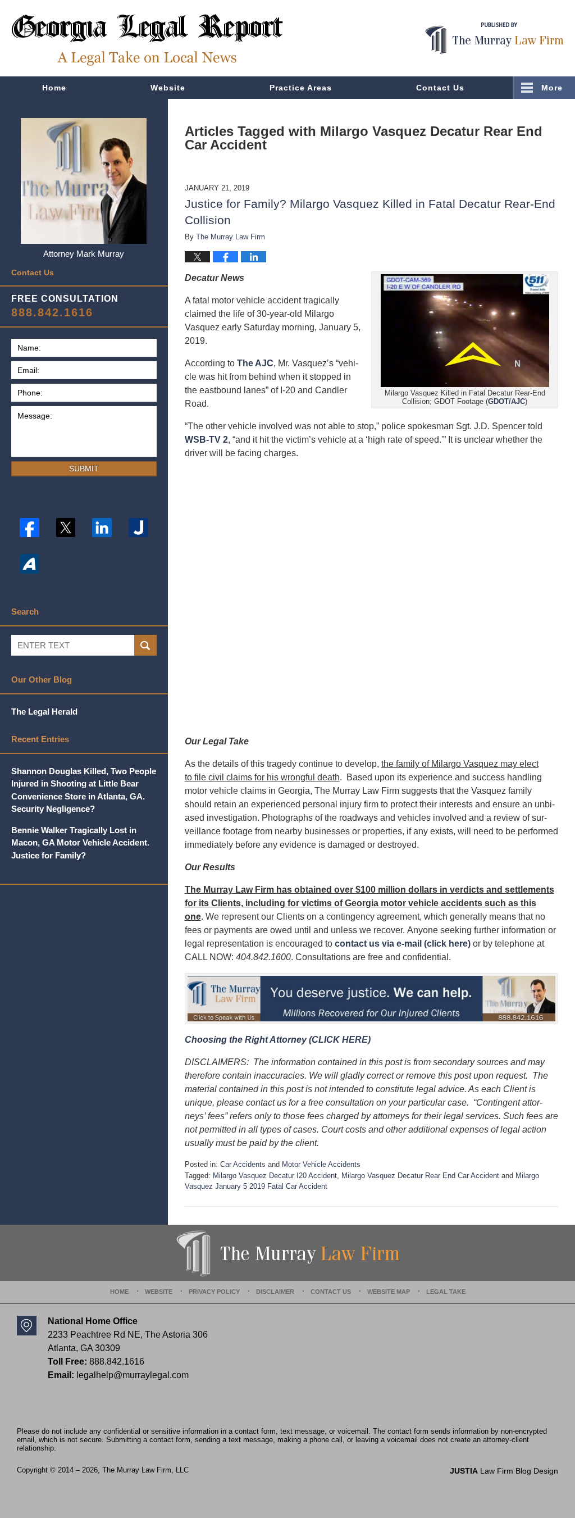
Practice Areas (301, 87)
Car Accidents (243, 1164)
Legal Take (446, 1291)
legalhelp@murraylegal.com (132, 1375)
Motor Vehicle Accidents (321, 1164)
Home (54, 87)
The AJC (255, 363)
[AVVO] (29, 564)
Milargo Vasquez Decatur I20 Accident (275, 1175)
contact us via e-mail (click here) (403, 943)
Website (167, 87)
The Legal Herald (44, 711)
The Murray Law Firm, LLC (145, 1470)
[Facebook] (29, 528)
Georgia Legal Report (147, 39)
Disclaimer (275, 1291)
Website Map (388, 1291)
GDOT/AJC (506, 401)
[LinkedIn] (102, 528)
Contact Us (440, 87)
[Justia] (138, 528)
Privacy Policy (214, 1291)
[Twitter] (66, 528)
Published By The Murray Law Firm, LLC (494, 38)
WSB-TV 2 (206, 439)
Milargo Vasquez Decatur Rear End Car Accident (420, 1175)
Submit (84, 468)
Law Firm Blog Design (504, 1470)
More (552, 87)
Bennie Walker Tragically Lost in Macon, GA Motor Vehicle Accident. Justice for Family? (80, 842)
